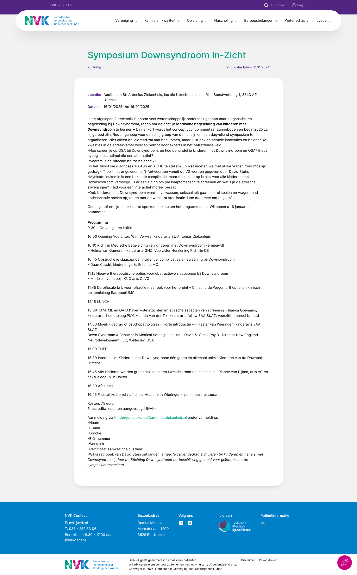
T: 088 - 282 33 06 (80, 529)
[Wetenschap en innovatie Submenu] (330, 21)
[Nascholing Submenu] (236, 21)
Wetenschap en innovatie (306, 20)
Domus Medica (150, 523)
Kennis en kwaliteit (159, 20)
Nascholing (223, 20)
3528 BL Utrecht (151, 535)
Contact (280, 5)
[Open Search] (266, 5)
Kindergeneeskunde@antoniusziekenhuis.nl (150, 417)
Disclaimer (248, 560)
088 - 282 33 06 (62, 5)
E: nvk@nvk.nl (76, 523)
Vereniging (124, 20)
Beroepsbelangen (258, 20)
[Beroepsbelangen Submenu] (277, 21)
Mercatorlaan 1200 (153, 529)
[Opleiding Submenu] (206, 21)
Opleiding (195, 20)
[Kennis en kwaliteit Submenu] (179, 21)
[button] (344, 562)
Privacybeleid (268, 560)
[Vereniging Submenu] (136, 21)
